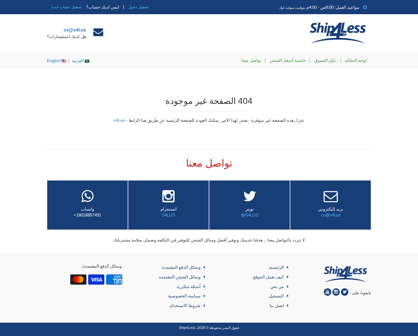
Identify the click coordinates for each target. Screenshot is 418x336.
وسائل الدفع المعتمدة (181, 267)
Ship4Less (187, 328)
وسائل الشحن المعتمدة (179, 276)
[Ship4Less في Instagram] (336, 292)
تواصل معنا (251, 60)
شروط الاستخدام (185, 305)
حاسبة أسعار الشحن (288, 60)
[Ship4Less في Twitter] (344, 292)
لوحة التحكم (356, 60)
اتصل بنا (277, 305)
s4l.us (119, 120)
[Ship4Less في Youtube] (327, 292)
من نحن (277, 286)
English (54, 60)
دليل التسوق (325, 60)
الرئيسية (276, 267)
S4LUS (168, 215)
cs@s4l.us (75, 30)
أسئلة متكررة (188, 286)
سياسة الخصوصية (184, 295)
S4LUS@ (249, 215)
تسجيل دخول (139, 7)
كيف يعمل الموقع (268, 276)
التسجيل (276, 295)
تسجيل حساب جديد (66, 7)
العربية (78, 60)
